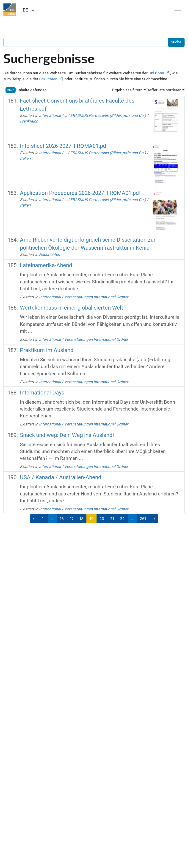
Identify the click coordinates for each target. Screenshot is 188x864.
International (50, 115)
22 (122, 518)
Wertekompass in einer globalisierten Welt (71, 308)
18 (81, 518)
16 (62, 518)
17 (72, 518)
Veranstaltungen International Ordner (96, 297)
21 (112, 518)
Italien (25, 158)
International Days (42, 392)
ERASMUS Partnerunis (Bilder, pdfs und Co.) (108, 115)
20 (102, 518)
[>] (153, 518)
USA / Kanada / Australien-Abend (60, 477)
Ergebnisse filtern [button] (127, 90)
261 (143, 518)
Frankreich (29, 121)
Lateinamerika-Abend (46, 265)
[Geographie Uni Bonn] (9, 9)
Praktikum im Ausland (47, 350)
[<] (34, 518)
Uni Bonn (156, 73)
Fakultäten (48, 79)
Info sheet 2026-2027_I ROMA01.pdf (64, 146)
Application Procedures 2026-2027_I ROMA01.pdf (80, 193)
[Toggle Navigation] (177, 9)
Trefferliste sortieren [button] (163, 90)
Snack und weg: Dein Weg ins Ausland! (67, 435)
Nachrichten (49, 254)
